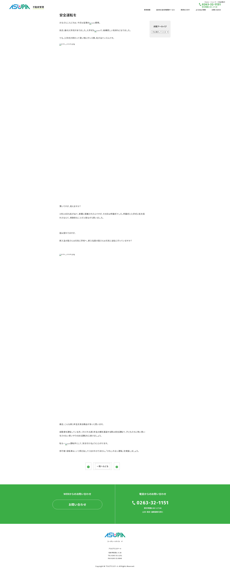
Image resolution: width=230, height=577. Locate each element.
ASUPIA (115, 535)
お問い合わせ (216, 10)
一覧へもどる (102, 466)
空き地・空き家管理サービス (165, 10)
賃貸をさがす (185, 10)
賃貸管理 (147, 10)
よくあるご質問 (201, 10)
